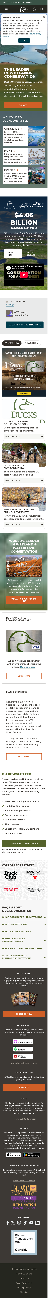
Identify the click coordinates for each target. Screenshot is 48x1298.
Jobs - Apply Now (23, 1288)
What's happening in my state (25, 325)
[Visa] (24, 372)
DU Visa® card (27, 667)
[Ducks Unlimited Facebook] (7, 1228)
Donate (23, 105)
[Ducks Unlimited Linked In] (36, 1228)
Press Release (30, 253)
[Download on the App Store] (12, 1160)
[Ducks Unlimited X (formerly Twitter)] (12, 1228)
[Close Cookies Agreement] (42, 17)
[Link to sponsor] (11, 875)
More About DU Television (23, 1122)
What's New (11, 343)
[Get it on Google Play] (30, 1160)
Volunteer (27, 2)
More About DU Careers (23, 1186)
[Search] (42, 9)
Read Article (12, 436)
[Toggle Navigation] (6, 9)
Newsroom (32, 343)
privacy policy (17, 852)
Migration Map (11, 2)
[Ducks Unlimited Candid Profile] (23, 1248)
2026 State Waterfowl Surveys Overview (19, 511)
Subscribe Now (23, 1017)
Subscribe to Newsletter (24, 843)
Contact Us (23, 1284)
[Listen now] (22, 1044)
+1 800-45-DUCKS (23, 1279)
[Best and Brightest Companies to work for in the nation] (23, 1203)
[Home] (24, 9)
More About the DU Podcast (23, 1066)
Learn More (10, 253)
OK (23, 40)
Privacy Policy (23, 1293)
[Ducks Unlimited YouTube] (30, 1228)
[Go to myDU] (34, 9)
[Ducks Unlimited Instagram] (18, 1228)
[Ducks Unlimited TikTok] (24, 1228)
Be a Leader (24, 756)
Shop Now (23, 1090)
